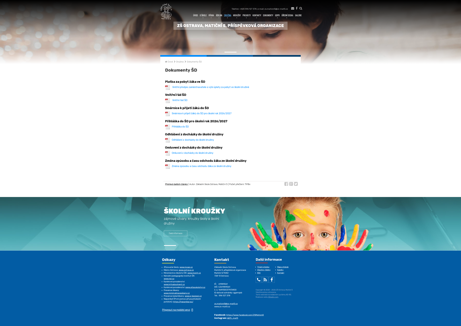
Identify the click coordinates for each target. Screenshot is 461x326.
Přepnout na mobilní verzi (176, 309)
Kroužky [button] (237, 15)
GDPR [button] (277, 15)
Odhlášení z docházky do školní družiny (193, 139)
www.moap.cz (186, 267)
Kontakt (280, 273)
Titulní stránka (263, 267)
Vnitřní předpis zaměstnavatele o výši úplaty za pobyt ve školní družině (210, 87)
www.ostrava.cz (186, 270)
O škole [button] (203, 15)
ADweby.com (273, 297)
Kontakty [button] (257, 15)
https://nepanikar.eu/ (183, 302)
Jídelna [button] (219, 15)
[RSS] (265, 280)
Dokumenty (268, 15)
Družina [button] (227, 15)
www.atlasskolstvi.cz (195, 287)
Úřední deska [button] (287, 15)
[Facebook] (296, 9)
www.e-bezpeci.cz (193, 296)
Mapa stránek (283, 267)
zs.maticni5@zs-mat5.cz (226, 303)
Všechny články (264, 270)
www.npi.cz (169, 278)
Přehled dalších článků (176, 184)
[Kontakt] (291, 9)
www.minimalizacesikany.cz (177, 293)
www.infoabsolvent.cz (174, 284)
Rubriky (280, 270)
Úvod (195, 15)
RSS (259, 273)
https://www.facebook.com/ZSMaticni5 (245, 315)
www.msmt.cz (194, 273)
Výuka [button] (211, 15)
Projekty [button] (247, 15)
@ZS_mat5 (232, 318)
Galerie (298, 15)
